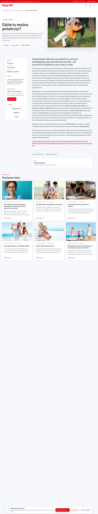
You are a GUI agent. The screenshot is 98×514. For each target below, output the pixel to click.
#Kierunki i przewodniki (51, 154)
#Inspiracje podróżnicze (38, 154)
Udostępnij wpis (16, 108)
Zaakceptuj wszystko (61, 510)
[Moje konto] (90, 5)
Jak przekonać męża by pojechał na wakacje (78, 205)
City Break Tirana (41, 143)
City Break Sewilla (77, 141)
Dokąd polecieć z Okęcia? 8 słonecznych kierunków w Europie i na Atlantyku (80, 247)
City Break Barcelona (66, 141)
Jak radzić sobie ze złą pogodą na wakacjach (49, 204)
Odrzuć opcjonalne (85, 510)
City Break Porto (46, 141)
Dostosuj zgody (75, 510)
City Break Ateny (81, 143)
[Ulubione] (86, 5)
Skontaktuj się (11, 99)
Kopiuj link (16, 112)
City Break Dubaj (51, 143)
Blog (11, 10)
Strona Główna (5, 10)
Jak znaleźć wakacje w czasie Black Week (16, 246)
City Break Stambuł (61, 143)
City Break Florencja (71, 143)
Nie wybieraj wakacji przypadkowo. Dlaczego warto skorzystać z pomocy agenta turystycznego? (15, 206)
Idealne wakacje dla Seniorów (45, 246)
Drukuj (16, 116)
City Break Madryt (56, 141)
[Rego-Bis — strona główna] (8, 5)
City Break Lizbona (37, 141)
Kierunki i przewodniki (19, 10)
